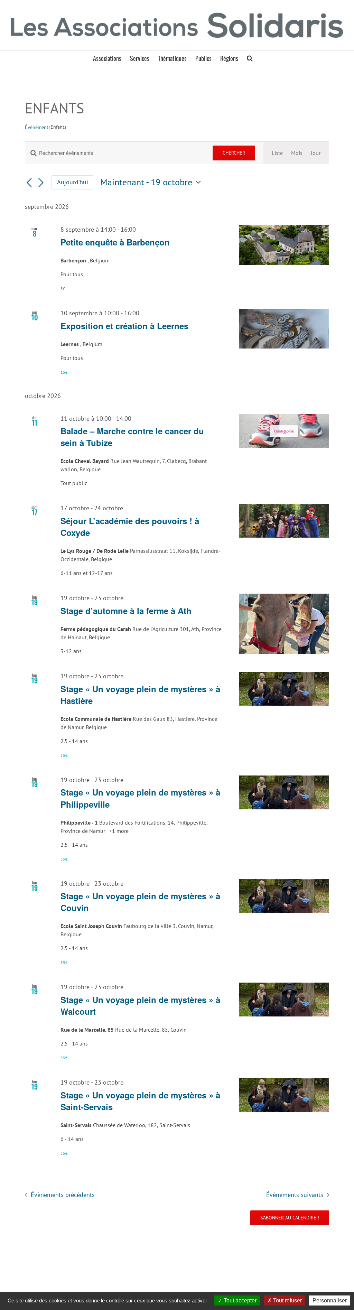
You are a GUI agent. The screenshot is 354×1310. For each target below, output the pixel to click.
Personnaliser (330, 1300)
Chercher (234, 153)
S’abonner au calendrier (289, 1218)
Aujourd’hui (72, 182)
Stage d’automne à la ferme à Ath (126, 610)
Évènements (37, 127)
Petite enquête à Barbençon (115, 242)
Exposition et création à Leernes (124, 326)
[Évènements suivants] (41, 183)
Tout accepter (239, 1300)
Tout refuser (287, 1300)
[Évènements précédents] (29, 183)
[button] (250, 58)
